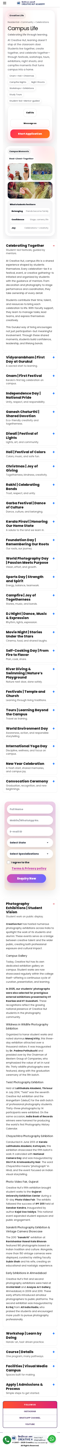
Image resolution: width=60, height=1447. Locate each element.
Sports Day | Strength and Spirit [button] (24, 578)
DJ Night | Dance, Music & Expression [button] (26, 615)
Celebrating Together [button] (25, 245)
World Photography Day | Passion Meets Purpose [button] (27, 560)
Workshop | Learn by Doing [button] (24, 1335)
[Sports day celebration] (41, 171)
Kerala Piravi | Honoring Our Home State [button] (27, 523)
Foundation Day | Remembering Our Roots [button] (27, 542)
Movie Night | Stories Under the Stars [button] (24, 634)
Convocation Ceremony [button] (27, 781)
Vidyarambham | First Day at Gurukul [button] (25, 359)
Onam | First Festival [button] (24, 375)
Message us (30, 123)
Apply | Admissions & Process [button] (24, 1386)
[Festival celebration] (30, 190)
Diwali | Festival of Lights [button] (22, 435)
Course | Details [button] (19, 1352)
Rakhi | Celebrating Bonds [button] (22, 486)
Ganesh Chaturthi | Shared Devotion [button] (22, 413)
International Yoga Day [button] (26, 746)
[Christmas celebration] (18, 171)
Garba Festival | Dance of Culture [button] (26, 505)
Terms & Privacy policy (29, 868)
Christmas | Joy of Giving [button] (22, 468)
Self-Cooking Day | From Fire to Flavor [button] (27, 652)
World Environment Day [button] (27, 728)
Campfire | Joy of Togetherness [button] (21, 597)
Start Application (30, 133)
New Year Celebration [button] (25, 763)
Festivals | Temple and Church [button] (25, 693)
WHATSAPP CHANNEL (30, 1418)
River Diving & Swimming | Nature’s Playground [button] (24, 673)
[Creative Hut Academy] (31, 3)
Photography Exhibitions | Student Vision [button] (24, 907)
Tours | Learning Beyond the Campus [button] (27, 712)
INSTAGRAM (30, 1411)
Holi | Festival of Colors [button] (26, 452)
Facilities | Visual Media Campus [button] (26, 1368)
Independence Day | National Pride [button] (23, 395)
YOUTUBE (30, 1424)
